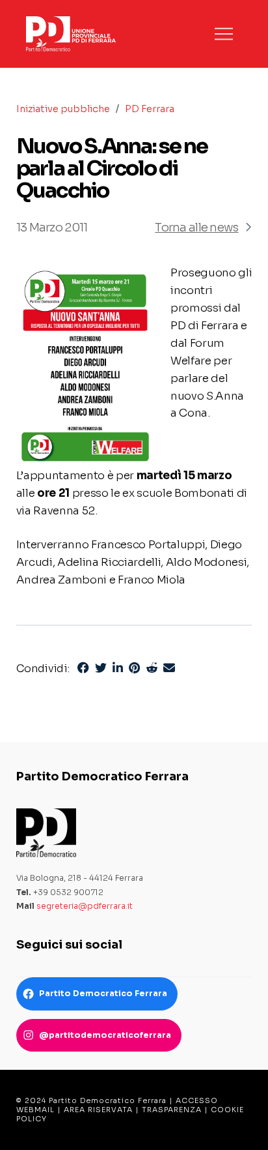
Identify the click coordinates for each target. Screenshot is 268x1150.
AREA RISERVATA (98, 1109)
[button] (224, 34)
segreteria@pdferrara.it (84, 906)
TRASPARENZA (172, 1109)
